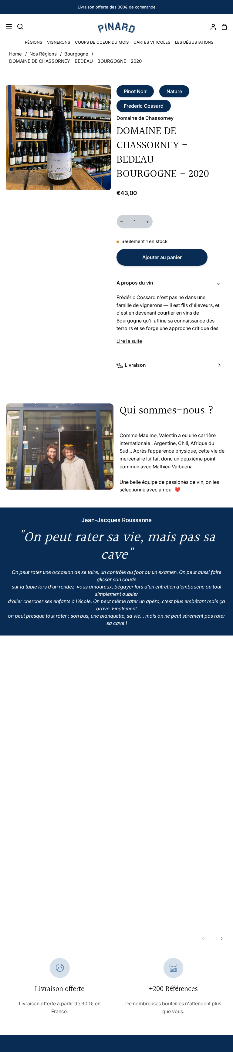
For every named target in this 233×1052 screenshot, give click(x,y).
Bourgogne (76, 54)
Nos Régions (43, 54)
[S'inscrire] (208, 1032)
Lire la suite (129, 341)
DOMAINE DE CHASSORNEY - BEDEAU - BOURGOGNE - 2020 (75, 61)
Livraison (135, 365)
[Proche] (219, 984)
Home (15, 54)
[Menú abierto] (6, 26)
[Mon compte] (210, 26)
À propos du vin (134, 283)
